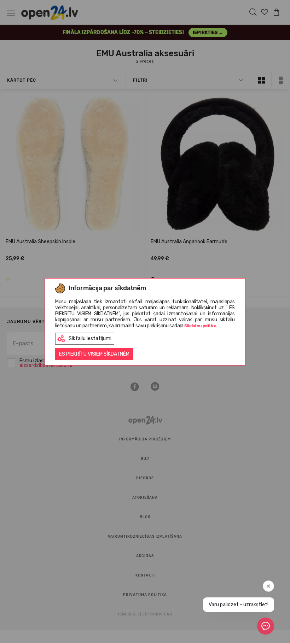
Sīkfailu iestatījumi (90, 338)
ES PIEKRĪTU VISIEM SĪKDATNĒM (94, 354)
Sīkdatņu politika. (200, 325)
